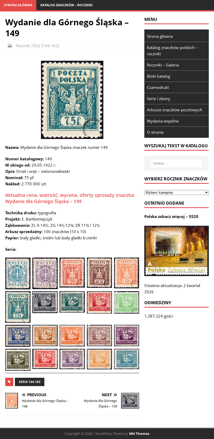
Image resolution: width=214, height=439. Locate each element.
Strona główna (18, 5)
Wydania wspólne (163, 121)
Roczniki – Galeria (163, 65)
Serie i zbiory (158, 98)
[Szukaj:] (176, 163)
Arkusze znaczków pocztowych (174, 109)
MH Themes (139, 433)
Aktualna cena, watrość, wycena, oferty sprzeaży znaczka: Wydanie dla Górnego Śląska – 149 (70, 198)
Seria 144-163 (29, 382)
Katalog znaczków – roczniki (66, 5)
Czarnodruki (158, 87)
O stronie (155, 132)
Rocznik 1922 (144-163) (37, 45)
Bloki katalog (158, 76)
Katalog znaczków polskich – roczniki (172, 50)
